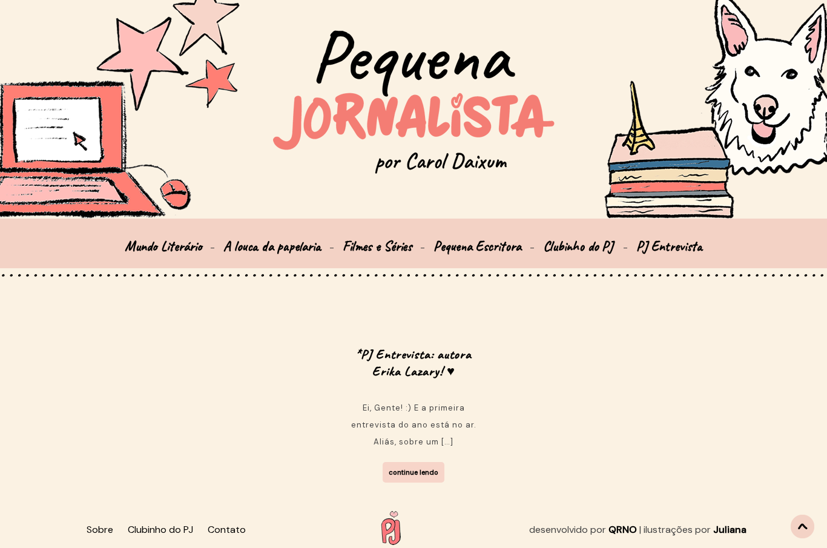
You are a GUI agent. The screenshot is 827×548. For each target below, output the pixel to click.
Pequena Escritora (477, 246)
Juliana (729, 529)
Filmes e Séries (377, 246)
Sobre (100, 529)
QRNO (622, 529)
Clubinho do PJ (580, 246)
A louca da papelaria (272, 246)
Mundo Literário (163, 246)
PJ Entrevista (669, 246)
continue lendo (413, 472)
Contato (227, 529)
